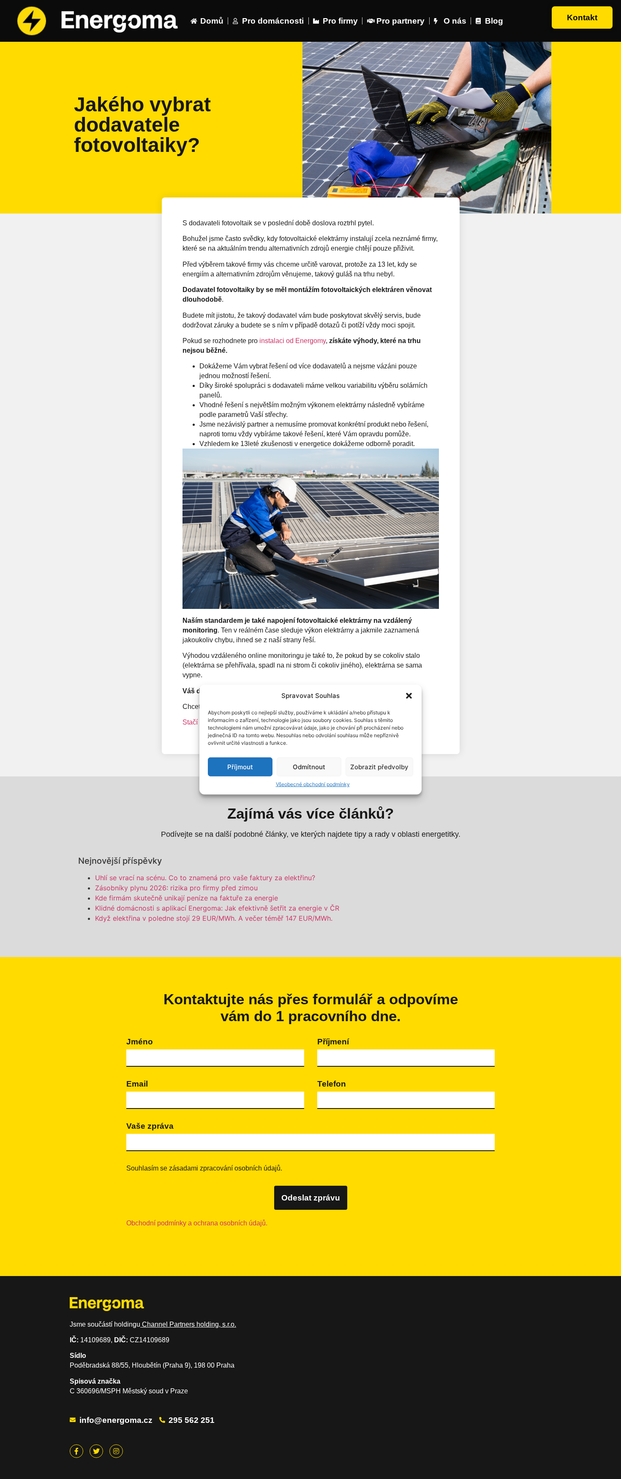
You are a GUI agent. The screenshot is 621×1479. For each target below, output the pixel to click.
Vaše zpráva (150, 1126)
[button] (409, 696)
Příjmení (333, 1041)
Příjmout (240, 766)
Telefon (331, 1083)
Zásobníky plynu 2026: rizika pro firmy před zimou (176, 888)
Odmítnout (309, 766)
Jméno (139, 1041)
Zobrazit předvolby (379, 766)
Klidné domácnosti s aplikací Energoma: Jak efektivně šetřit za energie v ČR (217, 908)
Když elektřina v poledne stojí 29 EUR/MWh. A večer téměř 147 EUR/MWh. (213, 918)
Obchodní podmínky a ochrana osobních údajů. (196, 1223)
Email (137, 1083)
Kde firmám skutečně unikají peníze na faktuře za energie (186, 898)
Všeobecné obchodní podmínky (313, 784)
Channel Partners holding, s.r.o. (188, 1324)
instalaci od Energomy (292, 340)
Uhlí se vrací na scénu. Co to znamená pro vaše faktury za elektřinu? (205, 877)
